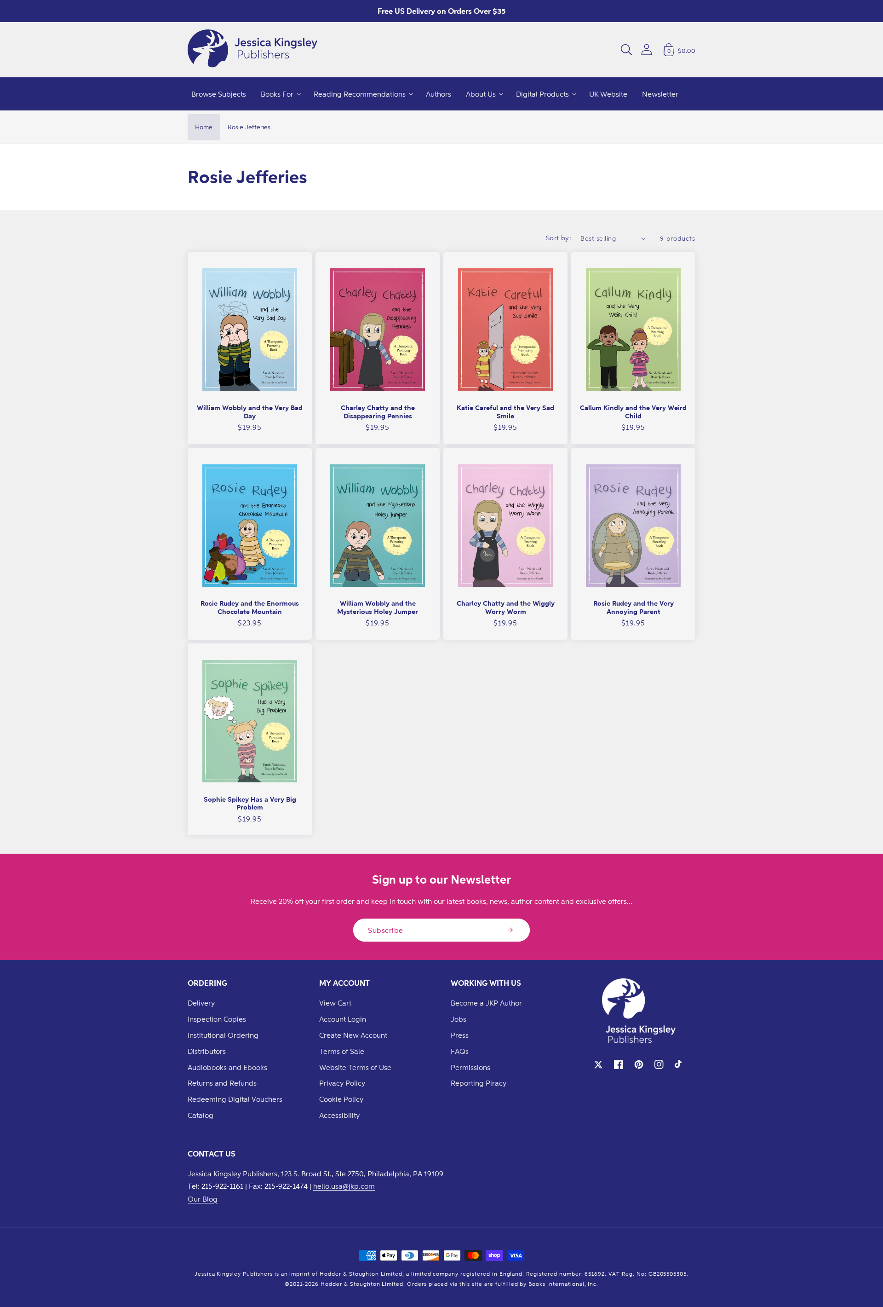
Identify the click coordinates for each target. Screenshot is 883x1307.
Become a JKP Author (486, 1003)
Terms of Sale (341, 1051)
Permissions (470, 1067)
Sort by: (559, 238)
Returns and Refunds (222, 1083)
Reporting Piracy (478, 1083)
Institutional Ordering (223, 1035)
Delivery (201, 1003)
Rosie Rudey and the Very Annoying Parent (633, 607)
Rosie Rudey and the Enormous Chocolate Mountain (250, 607)
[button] (626, 49)
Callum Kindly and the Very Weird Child (633, 412)
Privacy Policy (342, 1083)
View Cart (335, 1003)
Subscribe (385, 930)
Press (460, 1035)
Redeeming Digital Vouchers (235, 1099)
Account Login (342, 1019)
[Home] (252, 49)
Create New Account (353, 1035)
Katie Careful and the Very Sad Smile (505, 412)
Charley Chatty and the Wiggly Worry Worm (506, 607)
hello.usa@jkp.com (344, 1186)
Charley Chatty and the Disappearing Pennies (378, 412)
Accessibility (339, 1115)
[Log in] (646, 49)
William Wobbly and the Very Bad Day (250, 412)
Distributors (207, 1051)
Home (203, 127)
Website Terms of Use (355, 1067)
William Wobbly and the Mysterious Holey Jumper (377, 607)
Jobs (458, 1019)
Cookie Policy (341, 1099)
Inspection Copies (217, 1019)
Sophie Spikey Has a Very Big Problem (250, 803)
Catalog (200, 1115)
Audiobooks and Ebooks (227, 1067)
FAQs (460, 1051)
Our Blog (203, 1199)
